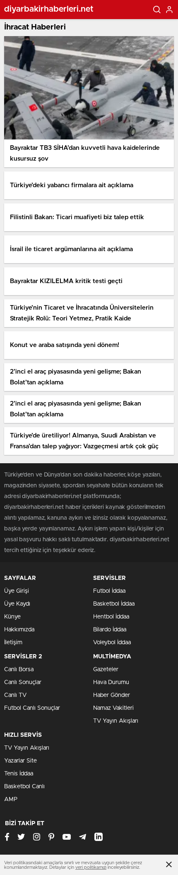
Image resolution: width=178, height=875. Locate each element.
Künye (12, 617)
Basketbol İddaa (114, 604)
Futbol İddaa (109, 591)
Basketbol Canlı (24, 786)
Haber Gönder (111, 695)
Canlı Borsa (19, 669)
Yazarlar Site (20, 761)
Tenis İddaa (18, 774)
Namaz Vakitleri (113, 708)
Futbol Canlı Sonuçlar (32, 708)
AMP (10, 799)
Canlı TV (15, 695)
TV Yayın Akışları (115, 721)
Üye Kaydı (17, 604)
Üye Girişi (16, 591)
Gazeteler (105, 669)
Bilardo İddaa (109, 630)
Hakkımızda (19, 630)
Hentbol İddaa (111, 617)
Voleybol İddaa (112, 642)
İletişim (13, 642)
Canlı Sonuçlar (22, 682)
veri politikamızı (90, 867)
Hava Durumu (111, 682)
